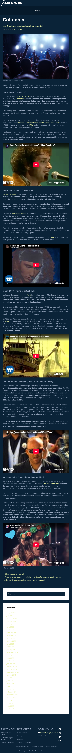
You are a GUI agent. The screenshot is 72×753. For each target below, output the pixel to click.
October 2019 (12, 669)
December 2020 (12, 652)
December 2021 (12, 635)
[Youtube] (59, 740)
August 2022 (11, 621)
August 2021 (11, 641)
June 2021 (10, 644)
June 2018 (10, 703)
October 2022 (12, 618)
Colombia (31, 577)
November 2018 (12, 695)
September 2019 (13, 672)
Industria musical (17, 574)
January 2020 (11, 664)
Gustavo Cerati (23, 96)
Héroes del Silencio (10, 194)
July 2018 (10, 700)
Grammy (8, 321)
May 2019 (10, 683)
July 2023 (10, 616)
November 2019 (12, 666)
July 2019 (10, 678)
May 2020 (10, 658)
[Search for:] (36, 594)
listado (14, 580)
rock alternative (24, 580)
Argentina (9, 577)
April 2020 (10, 661)
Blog (7, 574)
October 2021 (12, 638)
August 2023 (11, 613)
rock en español (38, 580)
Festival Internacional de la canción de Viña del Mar (39, 122)
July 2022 (10, 624)
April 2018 (10, 709)
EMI (52, 237)
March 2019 (11, 689)
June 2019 (10, 681)
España (39, 577)
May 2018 (10, 706)
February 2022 (12, 633)
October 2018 (12, 697)
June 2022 (10, 627)
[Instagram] (59, 733)
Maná (28, 295)
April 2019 (10, 686)
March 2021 (11, 647)
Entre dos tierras (19, 213)
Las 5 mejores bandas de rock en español (23, 26)
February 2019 (12, 692)
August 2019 (11, 675)
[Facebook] (59, 729)
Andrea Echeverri (51, 483)
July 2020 (10, 655)
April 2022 (10, 630)
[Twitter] (59, 737)
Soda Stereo (21, 99)
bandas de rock (20, 577)
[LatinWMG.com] (11, 3)
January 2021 (11, 649)
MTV (31, 125)
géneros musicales (50, 577)
